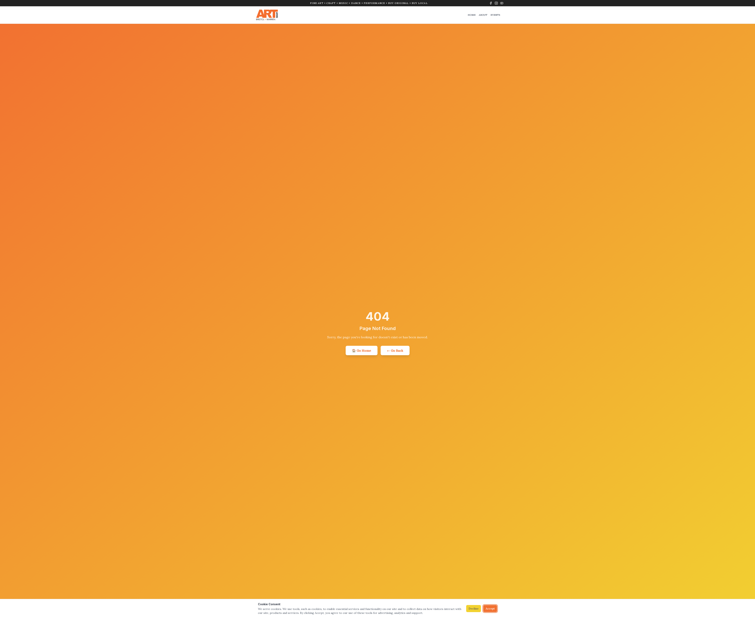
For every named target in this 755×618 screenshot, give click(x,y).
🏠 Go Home (361, 350)
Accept (490, 608)
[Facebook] (490, 3)
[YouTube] (501, 3)
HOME (472, 14)
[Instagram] (496, 3)
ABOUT (483, 14)
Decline (474, 608)
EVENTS (495, 14)
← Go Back (395, 350)
